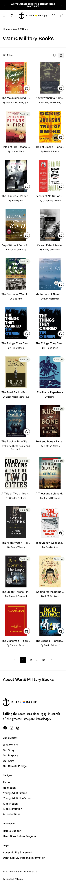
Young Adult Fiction (15, 792)
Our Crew (8, 760)
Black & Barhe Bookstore (24, 871)
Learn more (33, 6)
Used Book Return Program (19, 836)
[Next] (51, 660)
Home (6, 29)
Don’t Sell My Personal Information (24, 857)
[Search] (12, 16)
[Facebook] (5, 728)
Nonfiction (9, 787)
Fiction (7, 782)
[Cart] (62, 16)
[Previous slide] (4, 5)
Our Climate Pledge (15, 766)
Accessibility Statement (17, 852)
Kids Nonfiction (12, 808)
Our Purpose (10, 755)
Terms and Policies (13, 879)
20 (43, 659)
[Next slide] (62, 5)
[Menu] (4, 15)
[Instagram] (11, 728)
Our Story (8, 750)
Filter (10, 55)
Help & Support (12, 830)
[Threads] (18, 728)
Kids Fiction (10, 803)
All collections (11, 814)
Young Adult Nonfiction (17, 798)
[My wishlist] (54, 16)
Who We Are (10, 744)
